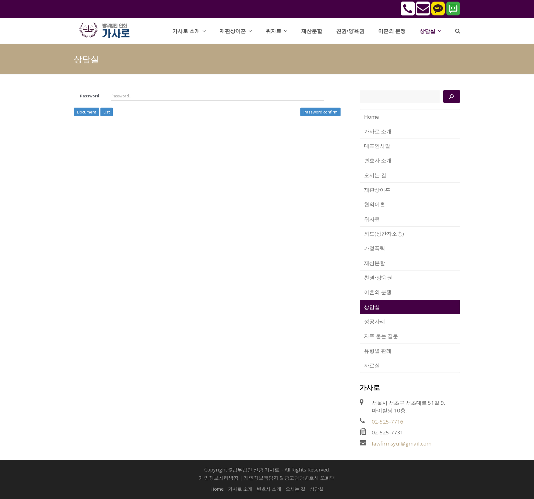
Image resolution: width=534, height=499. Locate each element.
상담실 (372, 306)
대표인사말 (377, 145)
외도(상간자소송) (384, 233)
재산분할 (374, 263)
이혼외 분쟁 (378, 292)
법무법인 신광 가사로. (256, 469)
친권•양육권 (378, 277)
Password (89, 96)
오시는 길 (375, 175)
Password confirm (320, 112)
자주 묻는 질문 (381, 335)
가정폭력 (374, 248)
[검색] (451, 96)
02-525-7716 (387, 421)
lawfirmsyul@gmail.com (401, 443)
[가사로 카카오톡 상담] (438, 13)
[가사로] (108, 29)
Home (371, 116)
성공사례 (374, 321)
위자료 (372, 219)
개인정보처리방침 (219, 477)
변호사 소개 (378, 160)
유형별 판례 (378, 350)
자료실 (372, 365)
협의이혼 (374, 204)
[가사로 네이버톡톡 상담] (453, 13)
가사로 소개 (378, 131)
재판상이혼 (377, 189)
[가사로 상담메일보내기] (423, 13)
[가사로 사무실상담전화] (408, 13)
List (107, 112)
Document (86, 112)
